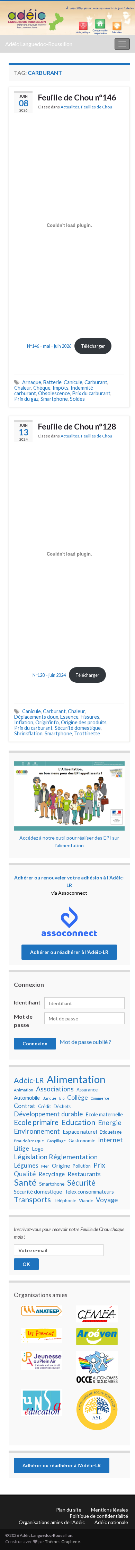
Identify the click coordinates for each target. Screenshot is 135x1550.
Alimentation (76, 1079)
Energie (110, 1122)
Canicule (73, 382)
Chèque (42, 388)
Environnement (37, 1131)
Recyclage (51, 1174)
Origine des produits (84, 722)
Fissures (90, 717)
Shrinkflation (28, 733)
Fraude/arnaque (29, 1140)
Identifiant (27, 1002)
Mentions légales (109, 1510)
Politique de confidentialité (99, 1516)
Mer (45, 1166)
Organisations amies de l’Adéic (52, 1522)
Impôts (61, 388)
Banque (49, 1098)
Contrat (24, 1105)
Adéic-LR (29, 1080)
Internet (110, 1139)
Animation (23, 1089)
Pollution (82, 1166)
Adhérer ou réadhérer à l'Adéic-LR (69, 952)
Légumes (26, 1165)
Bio (61, 1098)
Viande (86, 1200)
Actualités (70, 106)
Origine (61, 1165)
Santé (25, 1182)
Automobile (27, 1098)
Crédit (44, 1106)
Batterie (52, 382)
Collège (77, 1097)
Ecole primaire (36, 1122)
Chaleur (22, 388)
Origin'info (47, 722)
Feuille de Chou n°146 (77, 97)
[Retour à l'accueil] (67, 18)
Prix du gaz (26, 399)
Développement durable (48, 1114)
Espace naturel (80, 1131)
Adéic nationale (111, 1522)
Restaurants (84, 1174)
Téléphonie (65, 1200)
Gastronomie (82, 1140)
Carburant (95, 382)
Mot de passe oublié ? (85, 1041)
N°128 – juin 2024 (49, 675)
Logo (38, 1149)
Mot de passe (23, 1020)
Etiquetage (111, 1132)
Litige (21, 1148)
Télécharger (93, 346)
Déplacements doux (36, 717)
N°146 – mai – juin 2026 (49, 346)
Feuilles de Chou (96, 106)
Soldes (77, 399)
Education (78, 1122)
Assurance (87, 1089)
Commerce (100, 1098)
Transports (32, 1199)
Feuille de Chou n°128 (77, 426)
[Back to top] (119, 1508)
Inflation (23, 722)
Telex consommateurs (89, 1192)
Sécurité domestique (78, 728)
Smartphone (54, 399)
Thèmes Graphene (62, 1541)
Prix (99, 1165)
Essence (69, 717)
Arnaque (31, 382)
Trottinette (87, 733)
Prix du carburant (91, 393)
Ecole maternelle (104, 1114)
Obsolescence (54, 393)
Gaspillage (56, 1140)
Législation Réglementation (56, 1156)
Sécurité (81, 1183)
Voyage (107, 1200)
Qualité (25, 1174)
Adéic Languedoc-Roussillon (38, 44)
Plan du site (68, 1510)
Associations (55, 1089)
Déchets (62, 1106)
